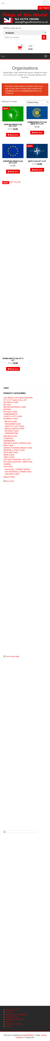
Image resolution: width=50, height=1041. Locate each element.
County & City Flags (12, 416)
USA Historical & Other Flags (18, 471)
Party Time (8, 445)
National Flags (11, 431)
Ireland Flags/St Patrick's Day (17, 443)
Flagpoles (8, 438)
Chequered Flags (13, 424)
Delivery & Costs (12, 1010)
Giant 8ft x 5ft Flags (14, 426)
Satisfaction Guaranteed (15, 1019)
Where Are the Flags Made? (16, 1014)
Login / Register (43, 8)
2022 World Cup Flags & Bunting (18, 397)
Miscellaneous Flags (14, 428)
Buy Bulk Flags (10, 411)
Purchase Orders (12, 1017)
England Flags (10, 436)
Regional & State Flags (14, 450)
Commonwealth (10, 414)
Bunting (7, 409)
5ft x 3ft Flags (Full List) (15, 400)
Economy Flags (10, 418)
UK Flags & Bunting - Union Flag (17, 462)
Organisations (11, 433)
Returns (9, 1021)
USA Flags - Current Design (17, 469)
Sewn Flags (8, 455)
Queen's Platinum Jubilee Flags (17, 448)
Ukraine (7, 464)
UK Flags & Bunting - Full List (16, 459)
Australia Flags (10, 402)
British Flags (11, 421)
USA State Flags (12, 474)
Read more (14, 135)
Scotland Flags (10, 452)
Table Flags (8, 457)
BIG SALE (7, 404)
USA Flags (8, 466)
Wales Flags (9, 477)
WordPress (28, 1035)
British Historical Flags (14, 407)
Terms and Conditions (14, 1024)
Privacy (8, 1026)
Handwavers (9, 441)
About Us (9, 1012)
